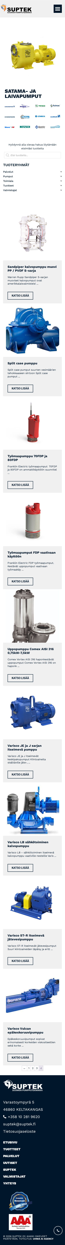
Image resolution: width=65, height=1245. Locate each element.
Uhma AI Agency (43, 1238)
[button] (58, 9)
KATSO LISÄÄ (20, 295)
